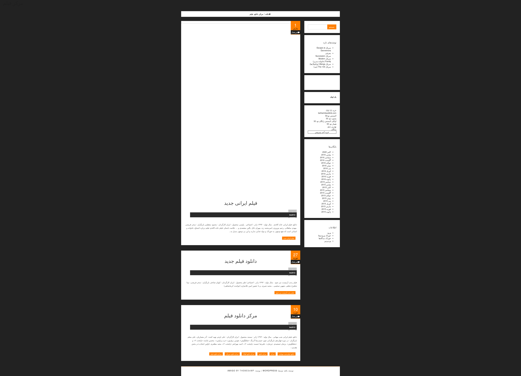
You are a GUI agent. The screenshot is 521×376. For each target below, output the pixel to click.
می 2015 (327, 200)
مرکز (272, 354)
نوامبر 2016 (326, 154)
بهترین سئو (332, 126)
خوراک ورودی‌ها (324, 235)
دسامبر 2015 (325, 181)
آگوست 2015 (325, 192)
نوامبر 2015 (326, 184)
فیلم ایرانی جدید (240, 202)
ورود (329, 232)
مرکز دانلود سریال (232, 354)
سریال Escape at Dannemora (324, 49)
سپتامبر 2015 (325, 190)
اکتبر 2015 (326, 187)
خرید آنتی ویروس (322, 132)
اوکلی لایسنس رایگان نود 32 (325, 121)
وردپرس (327, 241)
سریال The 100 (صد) (322, 66)
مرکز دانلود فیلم (240, 315)
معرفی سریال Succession (323, 54)
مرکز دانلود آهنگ (248, 354)
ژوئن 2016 (326, 165)
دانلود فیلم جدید (241, 260)
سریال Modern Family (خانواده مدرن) (322, 60)
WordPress (270, 370)
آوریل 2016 (326, 171)
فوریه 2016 (326, 176)
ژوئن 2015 (326, 198)
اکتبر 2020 (326, 152)
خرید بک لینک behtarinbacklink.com (327, 111)
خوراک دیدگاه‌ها (325, 238)
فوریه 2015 (326, 209)
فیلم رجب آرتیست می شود (285, 292)
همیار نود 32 (331, 123)
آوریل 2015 (326, 203)
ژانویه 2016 (326, 179)
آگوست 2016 (325, 160)
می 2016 (327, 168)
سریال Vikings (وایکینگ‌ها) (320, 64)
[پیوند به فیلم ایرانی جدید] (240, 108)
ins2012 (292, 215)
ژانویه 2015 (326, 211)
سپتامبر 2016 (325, 157)
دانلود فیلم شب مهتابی (286, 354)
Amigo (231, 370)
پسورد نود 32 (331, 118)
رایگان (333, 129)
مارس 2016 (326, 173)
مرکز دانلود (262, 354)
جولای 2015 (326, 195)
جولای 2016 (326, 162)
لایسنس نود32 (330, 115)
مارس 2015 (326, 206)
